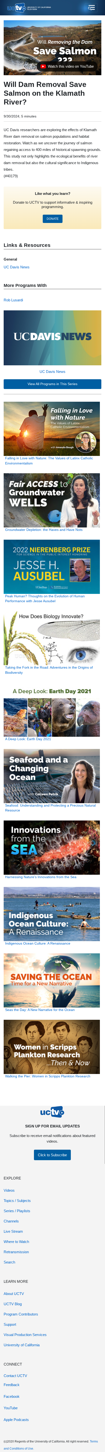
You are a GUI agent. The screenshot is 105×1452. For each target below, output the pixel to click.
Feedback (12, 1385)
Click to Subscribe (52, 1155)
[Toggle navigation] (91, 7)
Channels (11, 1221)
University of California (22, 1345)
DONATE (53, 219)
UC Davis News (52, 371)
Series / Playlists (17, 1211)
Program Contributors (21, 1314)
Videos (9, 1190)
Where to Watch (16, 1242)
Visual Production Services (25, 1335)
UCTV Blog (13, 1304)
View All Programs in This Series (52, 384)
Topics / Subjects (17, 1201)
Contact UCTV (15, 1376)
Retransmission (16, 1252)
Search (9, 1262)
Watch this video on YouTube (67, 67)
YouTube (11, 1408)
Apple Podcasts (16, 1420)
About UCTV (14, 1294)
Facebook (12, 1396)
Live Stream (13, 1231)
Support (10, 1324)
